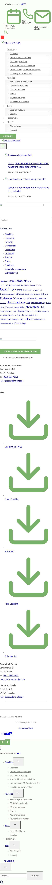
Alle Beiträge (15, 126)
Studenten (9, 552)
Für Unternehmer (17, 90)
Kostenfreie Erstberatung (10, 27)
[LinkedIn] (10, 735)
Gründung (9, 254)
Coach (39, 285)
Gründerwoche (19, 298)
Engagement (37, 290)
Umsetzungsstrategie (29, 315)
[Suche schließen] (5, 867)
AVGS (23, 4)
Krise (28, 303)
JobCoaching (16, 302)
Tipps (18, 315)
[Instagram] (4, 735)
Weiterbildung (11, 273)
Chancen (32, 285)
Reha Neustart (11, 656)
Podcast (13, 130)
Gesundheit (10, 250)
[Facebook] (1, 735)
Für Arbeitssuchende (19, 86)
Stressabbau (3, 315)
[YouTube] (2, 38)
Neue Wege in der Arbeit (21, 82)
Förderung (9, 238)
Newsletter (23, 728)
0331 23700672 (26, 22)
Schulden (38, 311)
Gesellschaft (10, 246)
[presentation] (28, 155)
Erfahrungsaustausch (7, 294)
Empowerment (27, 290)
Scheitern (30, 311)
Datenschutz (31, 722)
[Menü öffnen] (3, 146)
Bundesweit (25, 285)
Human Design (40, 298)
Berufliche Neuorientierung (10, 285)
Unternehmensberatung (20, 58)
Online (43, 307)
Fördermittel (12, 118)
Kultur (48, 303)
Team (7, 826)
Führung (8, 242)
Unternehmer (26, 319)
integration (3, 303)
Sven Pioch (12, 315)
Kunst (2, 307)
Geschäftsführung (17, 110)
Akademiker (4, 281)
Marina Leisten (19, 307)
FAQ (31, 728)
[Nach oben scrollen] (2, 742)
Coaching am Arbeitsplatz (21, 74)
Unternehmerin (39, 319)
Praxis (7, 261)
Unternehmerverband (6, 323)
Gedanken (6, 298)
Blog (7, 846)
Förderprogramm (35, 294)
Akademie (8, 136)
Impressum (20, 722)
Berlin (29, 281)
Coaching (14, 54)
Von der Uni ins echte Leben (22, 66)
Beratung (20, 280)
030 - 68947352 (11, 676)
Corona (18, 290)
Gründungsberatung (18, 62)
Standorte (9, 265)
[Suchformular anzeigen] (6, 32)
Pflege (14, 311)
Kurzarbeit (9, 307)
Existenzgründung (22, 294)
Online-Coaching (5, 311)
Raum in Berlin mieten (19, 102)
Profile (13, 94)
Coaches (13, 114)
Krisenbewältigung (38, 303)
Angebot (9, 794)
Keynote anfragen (17, 98)
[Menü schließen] (0, 748)
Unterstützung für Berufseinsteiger (25, 70)
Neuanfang (32, 306)
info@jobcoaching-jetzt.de (11, 697)
